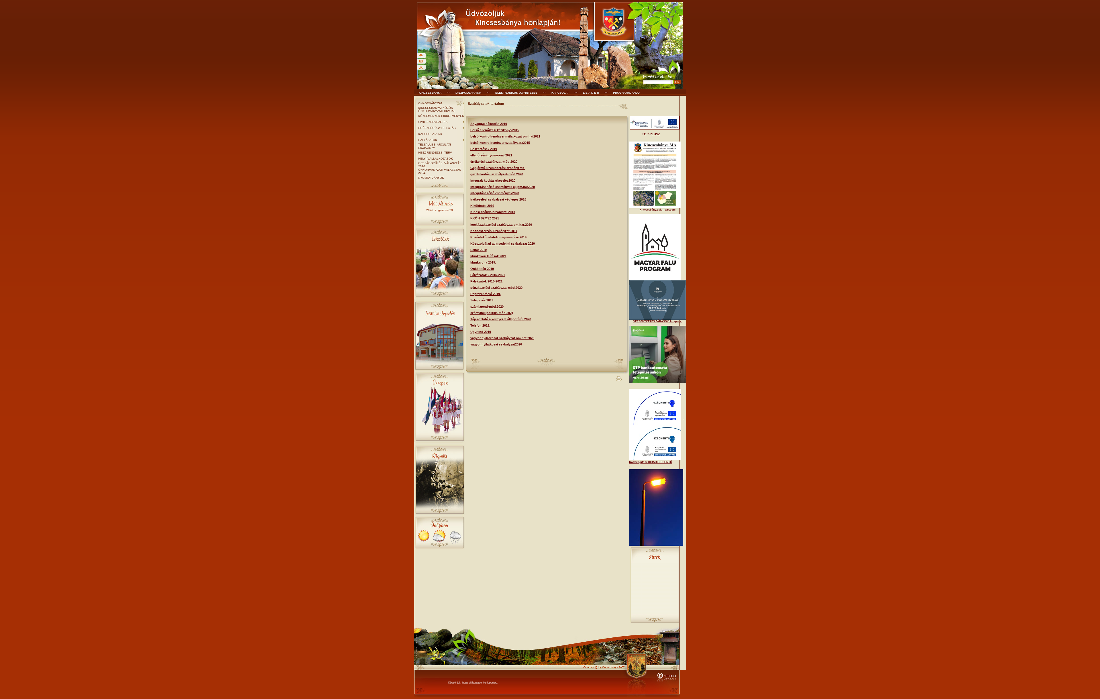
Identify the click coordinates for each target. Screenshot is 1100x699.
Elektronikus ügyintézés (516, 92)
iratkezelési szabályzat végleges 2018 (498, 199)
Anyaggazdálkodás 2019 (488, 123)
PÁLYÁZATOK (427, 140)
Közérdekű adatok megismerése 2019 (498, 237)
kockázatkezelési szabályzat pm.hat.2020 (501, 224)
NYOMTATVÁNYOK (431, 177)
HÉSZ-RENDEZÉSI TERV (435, 152)
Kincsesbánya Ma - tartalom (658, 209)
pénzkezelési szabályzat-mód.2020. (496, 287)
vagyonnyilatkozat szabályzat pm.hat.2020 (502, 338)
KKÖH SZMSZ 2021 (484, 218)
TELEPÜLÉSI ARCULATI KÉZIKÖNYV (434, 146)
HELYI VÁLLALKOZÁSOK (435, 158)
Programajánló (626, 92)
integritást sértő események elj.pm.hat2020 (502, 187)
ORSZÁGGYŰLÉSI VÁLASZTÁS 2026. (439, 165)
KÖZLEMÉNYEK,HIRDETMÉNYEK (441, 115)
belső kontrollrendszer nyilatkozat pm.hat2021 (505, 136)
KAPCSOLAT (560, 92)
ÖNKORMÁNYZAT (430, 103)
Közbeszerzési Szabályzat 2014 (493, 231)
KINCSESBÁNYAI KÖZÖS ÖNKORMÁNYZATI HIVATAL (436, 109)
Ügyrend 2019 (480, 331)
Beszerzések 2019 (483, 149)
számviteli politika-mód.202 (491, 313)
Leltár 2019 (478, 250)
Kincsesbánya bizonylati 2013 (492, 212)
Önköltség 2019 (482, 268)
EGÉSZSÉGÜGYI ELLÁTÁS (437, 127)
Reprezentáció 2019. (485, 294)
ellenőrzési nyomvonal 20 (489, 155)
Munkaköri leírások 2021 (488, 256)
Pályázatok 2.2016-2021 (487, 275)
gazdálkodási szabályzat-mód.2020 (496, 174)
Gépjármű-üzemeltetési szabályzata (497, 168)
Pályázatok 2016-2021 (486, 281)
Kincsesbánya (430, 92)
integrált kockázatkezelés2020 (492, 180)
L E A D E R (591, 92)
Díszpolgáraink (468, 92)
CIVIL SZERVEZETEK (433, 121)
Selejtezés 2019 (481, 300)
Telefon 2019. (480, 325)
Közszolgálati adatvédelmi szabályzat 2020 (502, 243)
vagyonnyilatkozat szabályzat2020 (496, 344)
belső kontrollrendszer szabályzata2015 (500, 142)
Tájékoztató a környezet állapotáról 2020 (500, 319)
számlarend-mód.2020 (487, 306)
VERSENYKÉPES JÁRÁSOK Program (657, 321)
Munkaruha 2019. (483, 262)
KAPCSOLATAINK (430, 134)
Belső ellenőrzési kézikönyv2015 (494, 130)
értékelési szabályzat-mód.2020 (493, 161)
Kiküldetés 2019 (482, 205)
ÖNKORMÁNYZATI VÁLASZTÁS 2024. (439, 171)
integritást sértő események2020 (494, 193)
